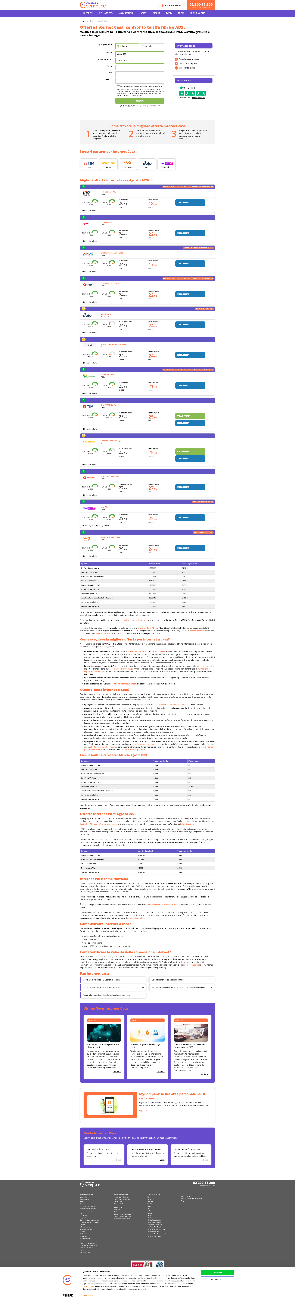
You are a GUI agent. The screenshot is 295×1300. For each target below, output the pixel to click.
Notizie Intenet (186, 1196)
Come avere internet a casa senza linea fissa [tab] (101, 980)
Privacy (82, 1232)
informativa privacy (130, 87)
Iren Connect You (108, 192)
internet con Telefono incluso (171, 704)
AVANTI (140, 101)
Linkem (150, 1211)
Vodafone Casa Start (110, 476)
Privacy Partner (85, 1238)
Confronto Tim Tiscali (154, 1227)
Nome (109, 66)
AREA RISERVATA (173, 5)
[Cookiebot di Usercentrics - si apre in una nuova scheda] (67, 1295)
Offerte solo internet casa (122, 1199)
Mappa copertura (186, 1201)
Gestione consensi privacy (88, 1241)
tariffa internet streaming (144, 744)
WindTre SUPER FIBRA (110, 537)
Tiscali (150, 1206)
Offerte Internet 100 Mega (122, 1214)
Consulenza (183, 202)
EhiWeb (150, 1215)
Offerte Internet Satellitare (122, 1216)
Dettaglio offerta (90, 210)
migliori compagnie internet (135, 620)
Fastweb (150, 1202)
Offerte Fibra (118, 1202)
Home (82, 21)
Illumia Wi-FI (106, 222)
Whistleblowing (85, 1227)
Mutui (181, 13)
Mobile (156, 13)
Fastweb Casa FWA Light (111, 440)
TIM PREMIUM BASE (110, 405)
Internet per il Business (121, 1197)
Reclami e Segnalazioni (87, 1243)
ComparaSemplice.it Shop (88, 1245)
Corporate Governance (87, 1218)
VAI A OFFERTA (183, 416)
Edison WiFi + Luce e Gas (111, 283)
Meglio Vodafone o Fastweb (156, 1229)
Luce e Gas (88, 13)
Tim (149, 1197)
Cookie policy (84, 1236)
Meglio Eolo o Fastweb (155, 1236)
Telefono (108, 79)
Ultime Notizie (197, 13)
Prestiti (143, 13)
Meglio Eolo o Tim (153, 1232)
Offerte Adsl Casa (119, 1204)
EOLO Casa (106, 314)
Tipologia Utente (105, 44)
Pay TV (169, 13)
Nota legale (88, 525)
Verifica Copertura (120, 1212)
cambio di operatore (136, 918)
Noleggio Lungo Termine (88, 1209)
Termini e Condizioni (86, 1229)
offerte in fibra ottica (205, 666)
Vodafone (151, 1199)
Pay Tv (82, 1213)
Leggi (118, 1160)
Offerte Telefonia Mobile (88, 1206)
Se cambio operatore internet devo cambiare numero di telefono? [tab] (178, 987)
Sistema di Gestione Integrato (89, 1220)
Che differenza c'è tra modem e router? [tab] (167, 980)
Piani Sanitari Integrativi (87, 1211)
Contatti (82, 1225)
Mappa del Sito (85, 1252)
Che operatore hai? (104, 59)
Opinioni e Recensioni (87, 1248)
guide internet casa (143, 1137)
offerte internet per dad (133, 749)
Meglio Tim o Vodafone (155, 1220)
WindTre (150, 1204)
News (82, 1250)
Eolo (149, 1209)
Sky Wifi (104, 507)
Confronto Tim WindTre (155, 1225)
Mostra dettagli (89, 1295)
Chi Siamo (83, 1215)
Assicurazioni (126, 13)
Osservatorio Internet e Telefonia (191, 1198)
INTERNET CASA (106, 13)
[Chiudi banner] (239, 1270)
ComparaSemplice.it (86, 1194)
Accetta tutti (217, 1273)
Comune (108, 52)
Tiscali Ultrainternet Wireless (113, 344)
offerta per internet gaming (102, 747)
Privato (123, 46)
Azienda (148, 46)
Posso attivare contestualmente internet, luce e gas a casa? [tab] (107, 995)
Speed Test (117, 1209)
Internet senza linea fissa (122, 1219)
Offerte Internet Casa (121, 1194)
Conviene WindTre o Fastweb (157, 1234)
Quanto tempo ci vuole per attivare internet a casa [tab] (103, 987)
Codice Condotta (85, 1234)
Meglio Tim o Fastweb (154, 1222)
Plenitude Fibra (107, 374)
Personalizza (216, 1279)
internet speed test (191, 965)
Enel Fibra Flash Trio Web (112, 253)
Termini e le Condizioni (143, 105)
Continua (117, 1071)
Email (110, 72)
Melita (150, 1218)
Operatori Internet (154, 1194)
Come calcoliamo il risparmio (89, 1222)
